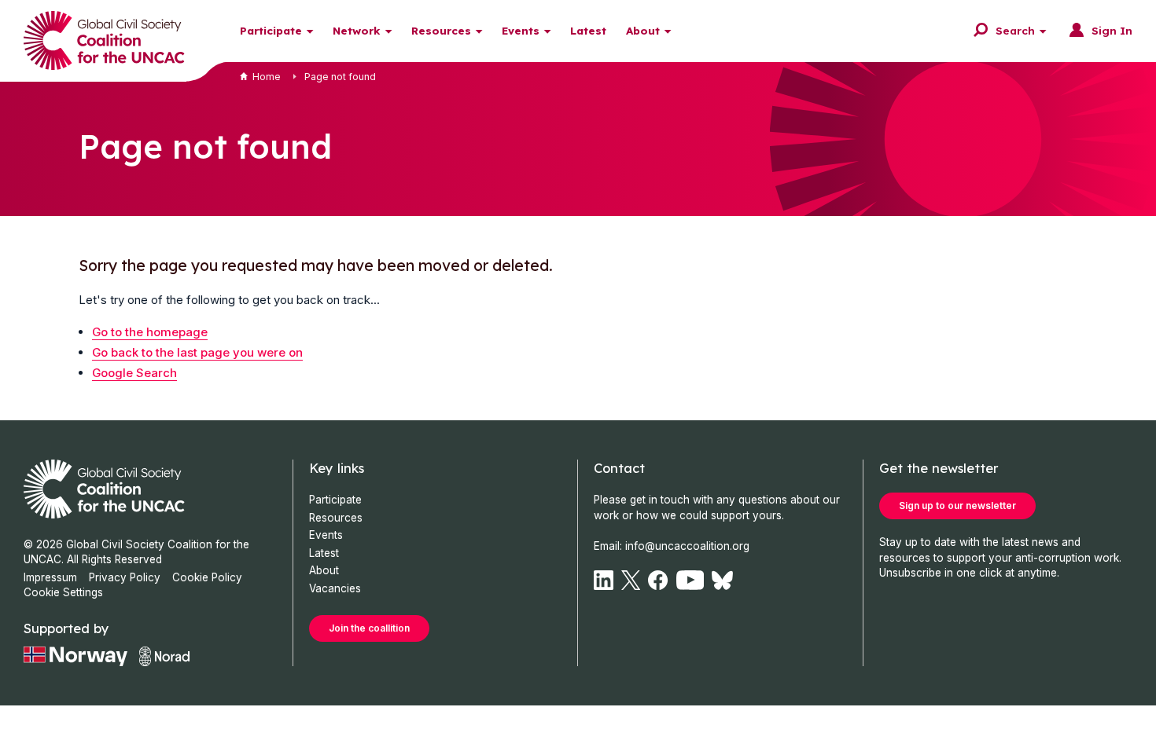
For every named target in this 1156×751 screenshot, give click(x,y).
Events (520, 30)
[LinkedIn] (603, 580)
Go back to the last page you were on (197, 352)
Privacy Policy (124, 577)
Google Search (134, 372)
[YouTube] (690, 580)
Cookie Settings (63, 592)
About (643, 30)
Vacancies (335, 588)
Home (266, 76)
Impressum (50, 577)
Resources (441, 30)
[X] (630, 580)
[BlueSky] (722, 580)
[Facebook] (658, 580)
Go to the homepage (150, 331)
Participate (271, 30)
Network (357, 30)
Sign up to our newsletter (957, 505)
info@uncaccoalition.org (687, 546)
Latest (588, 30)
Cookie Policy (207, 577)
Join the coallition (369, 628)
